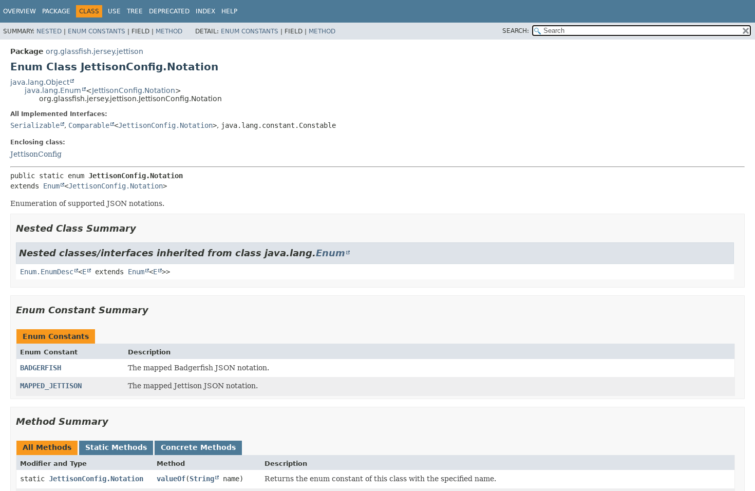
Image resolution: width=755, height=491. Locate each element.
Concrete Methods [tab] (198, 447)
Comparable (88, 125)
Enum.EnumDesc (46, 272)
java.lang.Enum (53, 90)
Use (114, 11)
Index (205, 11)
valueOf (171, 479)
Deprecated (169, 11)
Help (229, 11)
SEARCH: (515, 30)
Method (169, 31)
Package (56, 11)
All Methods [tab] (47, 447)
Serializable (35, 125)
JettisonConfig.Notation (133, 90)
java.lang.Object (39, 82)
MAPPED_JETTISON (51, 386)
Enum (51, 186)
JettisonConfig (36, 154)
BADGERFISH (40, 368)
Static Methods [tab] (116, 447)
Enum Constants (96, 31)
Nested (49, 31)
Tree (135, 11)
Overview (19, 11)
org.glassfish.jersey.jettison (94, 51)
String (202, 479)
